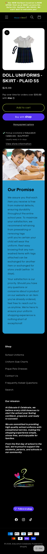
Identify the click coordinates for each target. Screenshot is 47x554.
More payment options (23, 124)
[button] (6, 17)
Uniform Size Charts (16, 362)
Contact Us (11, 376)
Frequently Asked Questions (21, 383)
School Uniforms (14, 355)
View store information (18, 144)
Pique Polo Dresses (16, 369)
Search (9, 390)
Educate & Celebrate (21, 544)
